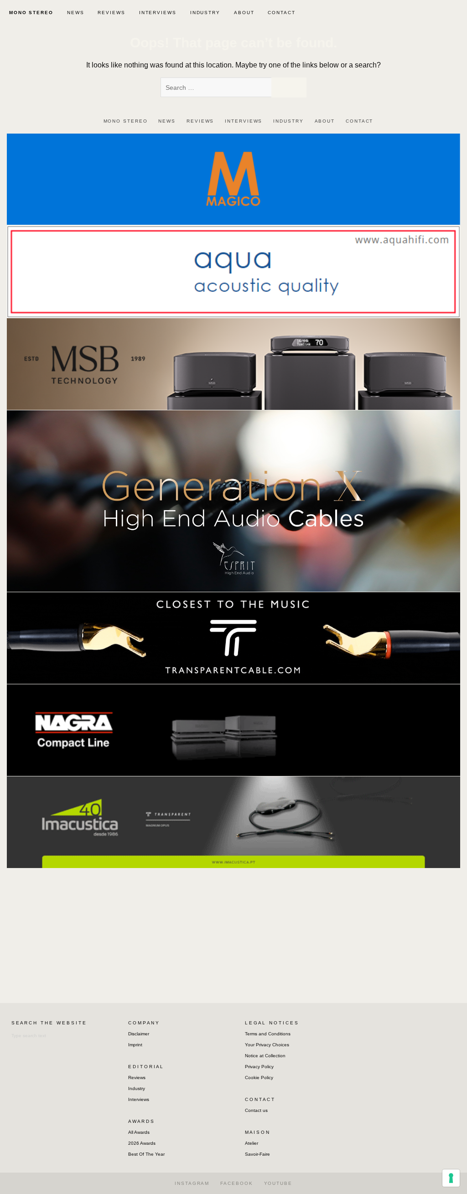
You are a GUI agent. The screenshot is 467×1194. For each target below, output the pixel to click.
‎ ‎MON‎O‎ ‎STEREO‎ (30, 12)
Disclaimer (138, 1033)
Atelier (251, 1143)
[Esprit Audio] (233, 500)
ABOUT (244, 12)
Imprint (135, 1044)
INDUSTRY (205, 12)
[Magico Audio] (233, 178)
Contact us (256, 1110)
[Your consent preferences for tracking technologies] (451, 1178)
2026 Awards (142, 1143)
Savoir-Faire (257, 1154)
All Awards (139, 1132)
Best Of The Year (146, 1154)
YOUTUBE (278, 1183)
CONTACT (281, 12)
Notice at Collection (265, 1055)
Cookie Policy (259, 1077)
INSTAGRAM (192, 1183)
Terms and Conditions (268, 1033)
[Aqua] (233, 271)
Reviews (136, 1077)
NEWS (75, 12)
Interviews (138, 1099)
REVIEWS (111, 12)
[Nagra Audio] (233, 730)
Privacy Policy (259, 1066)
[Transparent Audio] (233, 637)
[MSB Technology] (233, 363)
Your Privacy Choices (267, 1044)
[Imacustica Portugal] (233, 822)
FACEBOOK (236, 1183)
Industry (136, 1088)
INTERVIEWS (157, 12)
